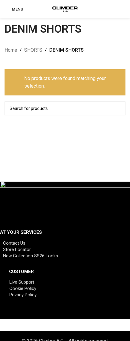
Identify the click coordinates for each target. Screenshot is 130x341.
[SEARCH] (118, 108)
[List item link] (65, 243)
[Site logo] (65, 8)
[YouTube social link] (60, 313)
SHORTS (33, 50)
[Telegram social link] (91, 313)
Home (11, 50)
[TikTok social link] (76, 313)
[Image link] (65, 203)
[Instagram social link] (45, 313)
